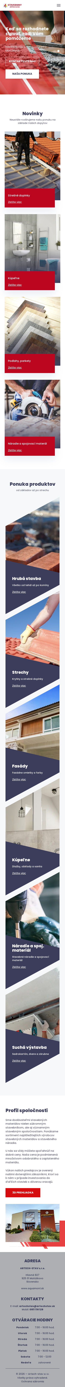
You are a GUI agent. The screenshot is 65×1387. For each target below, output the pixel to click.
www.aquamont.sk (32, 1288)
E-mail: (32, 1306)
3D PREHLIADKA (23, 1192)
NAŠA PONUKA (22, 74)
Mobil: (32, 1309)
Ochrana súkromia (32, 1381)
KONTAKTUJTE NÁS (22, 61)
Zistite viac (15, 202)
